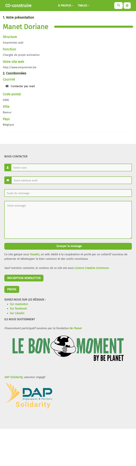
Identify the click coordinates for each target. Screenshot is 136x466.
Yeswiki (34, 254)
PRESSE (11, 289)
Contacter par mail (22, 86)
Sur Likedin (17, 313)
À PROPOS (64, 5)
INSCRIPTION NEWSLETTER (24, 278)
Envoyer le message (69, 246)
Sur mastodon (19, 304)
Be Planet (75, 328)
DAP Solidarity (13, 377)
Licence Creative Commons (91, 268)
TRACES (82, 5)
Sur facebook (18, 308)
